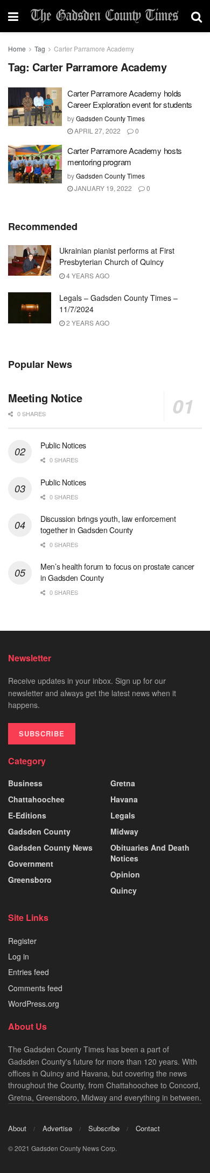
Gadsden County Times (110, 118)
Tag (39, 48)
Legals (122, 815)
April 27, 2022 (97, 130)
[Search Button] (196, 16)
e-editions (27, 815)
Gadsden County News (50, 847)
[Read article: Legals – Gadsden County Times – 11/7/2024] (29, 307)
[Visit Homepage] (104, 16)
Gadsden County (39, 831)
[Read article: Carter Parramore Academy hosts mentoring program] (35, 164)
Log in (18, 956)
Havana (124, 799)
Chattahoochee (36, 799)
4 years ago (87, 275)
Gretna (122, 783)
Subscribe (104, 1128)
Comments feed (35, 988)
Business (25, 783)
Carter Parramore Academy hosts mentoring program (124, 156)
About (17, 1128)
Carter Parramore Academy (94, 48)
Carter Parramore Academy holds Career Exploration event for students (129, 98)
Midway (124, 831)
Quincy (123, 890)
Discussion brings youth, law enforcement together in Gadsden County (108, 524)
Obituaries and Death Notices (150, 853)
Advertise (57, 1128)
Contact (148, 1128)
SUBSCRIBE (42, 733)
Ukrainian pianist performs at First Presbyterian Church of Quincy (116, 256)
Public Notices (63, 445)
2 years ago (87, 322)
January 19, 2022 (102, 188)
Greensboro (30, 879)
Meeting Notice (45, 397)
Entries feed (28, 972)
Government (30, 863)
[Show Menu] (13, 16)
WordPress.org (33, 1003)
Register (22, 940)
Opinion (125, 874)
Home (17, 48)
